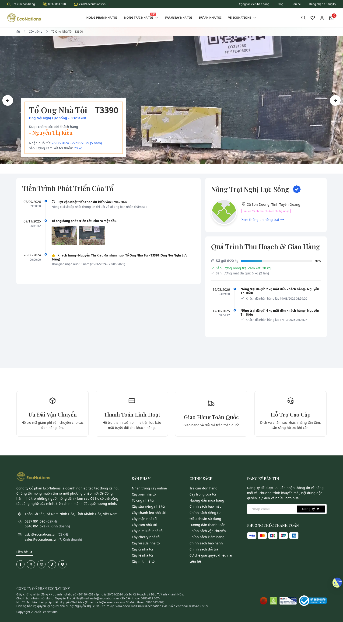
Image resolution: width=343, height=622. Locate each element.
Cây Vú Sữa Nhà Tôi (146, 543)
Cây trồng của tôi (202, 494)
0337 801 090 (57, 4)
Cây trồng (35, 31)
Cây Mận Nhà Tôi (144, 518)
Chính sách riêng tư (204, 512)
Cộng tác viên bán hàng (254, 4)
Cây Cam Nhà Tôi (144, 525)
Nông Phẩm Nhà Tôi (101, 18)
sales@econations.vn (41, 539)
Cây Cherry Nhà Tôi (146, 537)
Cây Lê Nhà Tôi (142, 555)
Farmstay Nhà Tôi (178, 18)
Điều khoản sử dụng (205, 518)
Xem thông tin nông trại (260, 219)
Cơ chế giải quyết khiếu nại (210, 555)
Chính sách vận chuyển (207, 531)
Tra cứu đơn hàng (23, 4)
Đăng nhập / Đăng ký (322, 4)
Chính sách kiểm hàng (206, 537)
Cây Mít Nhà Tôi (143, 561)
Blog (280, 4)
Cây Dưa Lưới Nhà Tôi (147, 531)
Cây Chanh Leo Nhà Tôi (149, 512)
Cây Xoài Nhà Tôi (144, 494)
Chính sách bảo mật (205, 506)
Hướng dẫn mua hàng (206, 500)
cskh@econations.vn (92, 4)
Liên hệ (296, 4)
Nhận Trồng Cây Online (149, 488)
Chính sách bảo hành (206, 543)
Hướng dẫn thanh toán (207, 525)
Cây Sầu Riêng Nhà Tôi (148, 506)
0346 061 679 (35, 526)
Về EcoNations (239, 18)
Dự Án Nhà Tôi (210, 18)
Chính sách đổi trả (203, 549)
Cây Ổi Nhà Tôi (142, 549)
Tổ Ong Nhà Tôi (143, 500)
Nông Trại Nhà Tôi (139, 16)
